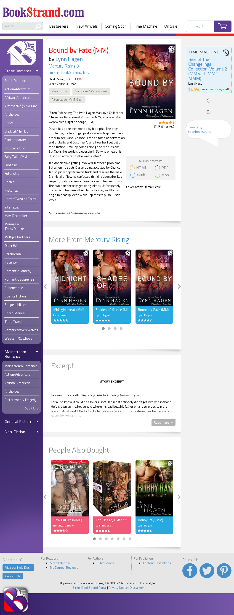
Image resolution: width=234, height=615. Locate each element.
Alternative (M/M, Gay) (67, 99)
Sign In (200, 26)
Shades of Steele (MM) (112, 309)
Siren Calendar (60, 562)
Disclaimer (137, 587)
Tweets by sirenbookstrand (199, 129)
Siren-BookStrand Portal (89, 587)
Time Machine (145, 26)
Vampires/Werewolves (91, 91)
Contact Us (12, 576)
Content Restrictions (157, 562)
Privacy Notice (118, 587)
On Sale (170, 26)
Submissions (105, 562)
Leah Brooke (103, 525)
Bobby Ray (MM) (150, 520)
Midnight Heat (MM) (68, 309)
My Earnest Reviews (64, 567)
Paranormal (59, 91)
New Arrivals (87, 26)
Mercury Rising (106, 239)
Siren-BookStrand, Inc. (69, 72)
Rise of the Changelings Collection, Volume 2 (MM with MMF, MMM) (207, 69)
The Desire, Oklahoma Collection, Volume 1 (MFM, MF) (112, 520)
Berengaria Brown (64, 525)
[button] (103, 328)
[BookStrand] (44, 10)
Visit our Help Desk (18, 567)
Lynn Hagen (69, 59)
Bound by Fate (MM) (153, 309)
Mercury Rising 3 (64, 66)
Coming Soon (116, 26)
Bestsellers (59, 26)
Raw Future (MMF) (67, 520)
